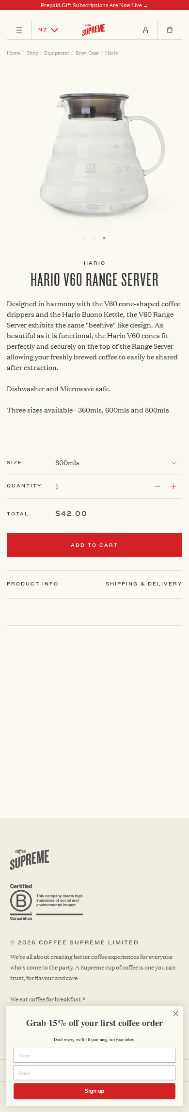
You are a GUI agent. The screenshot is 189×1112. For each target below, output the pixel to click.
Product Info (33, 584)
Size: (16, 462)
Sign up (94, 1091)
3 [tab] (104, 238)
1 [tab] (85, 238)
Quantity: (25, 486)
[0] (170, 30)
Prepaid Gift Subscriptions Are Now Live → (94, 5)
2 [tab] (94, 238)
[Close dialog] (176, 1014)
